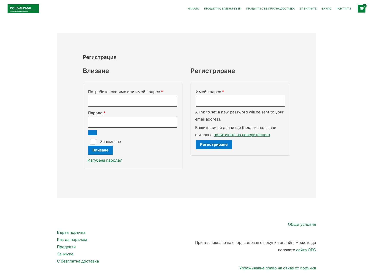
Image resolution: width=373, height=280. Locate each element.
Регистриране (214, 144)
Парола (111, 112)
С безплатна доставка (78, 261)
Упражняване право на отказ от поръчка (277, 268)
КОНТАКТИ (344, 8)
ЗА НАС (326, 8)
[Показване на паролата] (92, 132)
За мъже (65, 254)
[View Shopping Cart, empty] (361, 9)
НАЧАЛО (193, 8)
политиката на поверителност (242, 134)
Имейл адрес (224, 91)
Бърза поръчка (71, 232)
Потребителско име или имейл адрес (132, 91)
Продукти (66, 247)
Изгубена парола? (104, 160)
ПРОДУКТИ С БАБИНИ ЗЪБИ (222, 8)
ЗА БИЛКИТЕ (308, 8)
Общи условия (302, 224)
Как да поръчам (72, 239)
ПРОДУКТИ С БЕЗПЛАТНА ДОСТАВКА (270, 8)
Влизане (100, 150)
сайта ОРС (306, 250)
